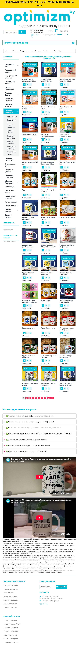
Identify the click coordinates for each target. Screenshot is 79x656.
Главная (8, 51)
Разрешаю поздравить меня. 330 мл (47, 136)
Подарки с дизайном (26, 51)
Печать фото (10, 206)
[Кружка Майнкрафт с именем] (49, 180)
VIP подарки (10, 187)
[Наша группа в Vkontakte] (41, 604)
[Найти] (22, 32)
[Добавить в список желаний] (27, 84)
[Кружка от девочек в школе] (49, 208)
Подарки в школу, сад (11, 137)
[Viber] (47, 604)
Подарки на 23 (39, 51)
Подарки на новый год (11, 147)
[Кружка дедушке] (30, 318)
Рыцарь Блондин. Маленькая (66, 356)
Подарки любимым (10, 142)
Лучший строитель (48, 328)
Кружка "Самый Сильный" (65, 273)
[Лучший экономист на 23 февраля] (68, 318)
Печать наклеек (8, 210)
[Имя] (68, 180)
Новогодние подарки (10, 197)
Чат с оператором (49, 35)
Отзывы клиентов (10, 589)
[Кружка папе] (30, 180)
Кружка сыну (45, 300)
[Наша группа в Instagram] (44, 604)
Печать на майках (9, 105)
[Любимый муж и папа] (68, 208)
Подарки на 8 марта (10, 71)
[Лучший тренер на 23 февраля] (49, 346)
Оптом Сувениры (9, 88)
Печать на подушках (9, 176)
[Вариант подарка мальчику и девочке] (30, 291)
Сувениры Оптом (10, 635)
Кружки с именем (10, 132)
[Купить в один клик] (30, 84)
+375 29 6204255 (58, 598)
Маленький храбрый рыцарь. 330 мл (67, 80)
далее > (51, 398)
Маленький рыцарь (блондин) (48, 384)
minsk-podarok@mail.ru (52, 601)
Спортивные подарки (11, 153)
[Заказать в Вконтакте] (37, 35)
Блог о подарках (10, 604)
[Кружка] (30, 208)
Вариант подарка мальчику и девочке (29, 301)
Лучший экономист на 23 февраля (67, 329)
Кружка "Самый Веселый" (28, 218)
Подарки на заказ (10, 65)
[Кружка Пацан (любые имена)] (30, 235)
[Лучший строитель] (49, 318)
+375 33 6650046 (47, 598)
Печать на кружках (9, 100)
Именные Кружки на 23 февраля (67, 246)
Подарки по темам (10, 83)
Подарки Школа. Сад (10, 159)
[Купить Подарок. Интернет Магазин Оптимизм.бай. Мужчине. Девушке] (39, 19)
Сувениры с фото (10, 165)
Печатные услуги (9, 171)
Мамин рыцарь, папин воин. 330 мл (29, 80)
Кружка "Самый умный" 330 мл (46, 80)
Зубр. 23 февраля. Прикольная (66, 301)
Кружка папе (26, 190)
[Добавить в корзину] (24, 84)
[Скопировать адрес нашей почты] (32, 35)
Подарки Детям (8, 94)
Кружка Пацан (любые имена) (27, 246)
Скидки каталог (8, 216)
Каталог (15, 51)
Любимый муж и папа (68, 217)
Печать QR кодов (9, 191)
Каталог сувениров (11, 126)
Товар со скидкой (10, 639)
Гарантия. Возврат (10, 596)
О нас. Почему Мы (10, 607)
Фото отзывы (8, 593)
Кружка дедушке (28, 328)
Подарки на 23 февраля (11, 77)
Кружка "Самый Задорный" (46, 273)
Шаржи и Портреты (9, 182)
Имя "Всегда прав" (66, 190)
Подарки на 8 (12, 117)
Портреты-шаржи (10, 628)
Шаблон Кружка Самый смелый (65, 384)
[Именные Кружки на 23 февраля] (68, 235)
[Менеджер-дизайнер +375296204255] (32, 37)
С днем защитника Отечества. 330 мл (47, 163)
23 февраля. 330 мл (29, 134)
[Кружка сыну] (49, 291)
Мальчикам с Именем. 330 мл (65, 135)
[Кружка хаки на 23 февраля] (30, 346)
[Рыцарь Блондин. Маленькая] (68, 346)
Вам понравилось (10, 600)
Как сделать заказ (10, 585)
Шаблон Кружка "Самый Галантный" (48, 246)
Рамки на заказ (11, 202)
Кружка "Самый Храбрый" (28, 273)
